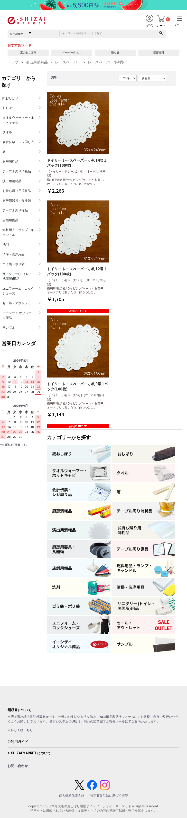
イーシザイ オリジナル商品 (17, 315)
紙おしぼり (10, 98)
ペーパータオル (71, 52)
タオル (7, 132)
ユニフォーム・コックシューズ (18, 291)
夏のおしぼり (28, 52)
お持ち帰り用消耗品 (16, 191)
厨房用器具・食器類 (16, 200)
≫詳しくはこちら (20, 730)
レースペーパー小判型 (106, 62)
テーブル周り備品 (15, 210)
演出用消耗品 (37, 62)
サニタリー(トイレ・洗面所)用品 (17, 276)
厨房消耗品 (10, 161)
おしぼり (8, 108)
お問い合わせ (18, 766)
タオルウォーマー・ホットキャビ (18, 120)
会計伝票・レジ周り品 (18, 142)
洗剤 (5, 244)
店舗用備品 (10, 220)
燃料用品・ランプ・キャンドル (18, 232)
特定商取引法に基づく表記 (109, 795)
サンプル (8, 327)
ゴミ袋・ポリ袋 (13, 264)
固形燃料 (158, 52)
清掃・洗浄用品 (13, 254)
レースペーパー (68, 62)
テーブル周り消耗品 (16, 171)
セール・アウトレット (18, 303)
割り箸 (115, 52)
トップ (13, 62)
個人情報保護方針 (71, 795)
